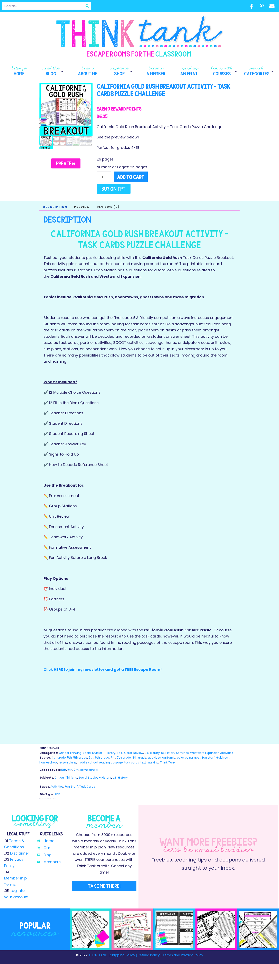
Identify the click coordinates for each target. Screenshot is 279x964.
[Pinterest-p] (262, 6)
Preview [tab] (82, 207)
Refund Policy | (150, 955)
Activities (56, 787)
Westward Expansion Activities (211, 753)
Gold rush (223, 758)
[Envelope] (272, 6)
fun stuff (208, 758)
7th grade (124, 758)
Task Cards (87, 787)
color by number (189, 758)
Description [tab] (55, 207)
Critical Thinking (70, 753)
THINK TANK (97, 955)
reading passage (111, 762)
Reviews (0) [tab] (108, 207)
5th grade (80, 758)
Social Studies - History (99, 753)
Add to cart (130, 177)
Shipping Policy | (124, 955)
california (168, 758)
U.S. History (152, 753)
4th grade (58, 758)
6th (91, 758)
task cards (131, 762)
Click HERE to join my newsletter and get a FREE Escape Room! (103, 669)
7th (112, 758)
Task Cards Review (130, 753)
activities (154, 758)
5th (69, 758)
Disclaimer (19, 853)
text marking (149, 762)
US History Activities (175, 753)
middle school (88, 762)
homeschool (48, 762)
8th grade (139, 758)
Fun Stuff (71, 787)
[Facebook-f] (251, 6)
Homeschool (89, 770)
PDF (57, 794)
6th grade (102, 758)
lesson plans (67, 762)
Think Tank (167, 762)
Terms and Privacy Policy (182, 955)
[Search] (87, 6)
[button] (53, 71)
